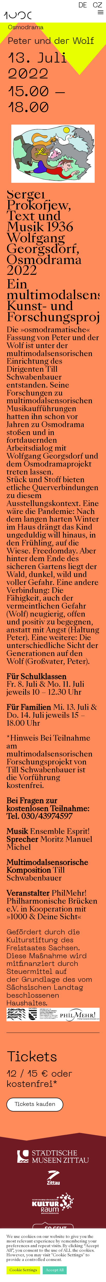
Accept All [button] (55, 1270)
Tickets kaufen (34, 1104)
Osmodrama (25, 28)
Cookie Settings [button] (23, 1270)
